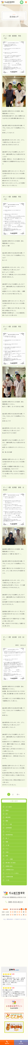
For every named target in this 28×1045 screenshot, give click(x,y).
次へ (18, 794)
